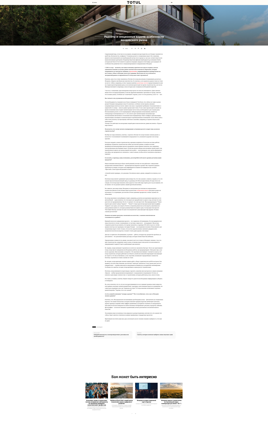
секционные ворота (143, 190)
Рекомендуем (119, 31)
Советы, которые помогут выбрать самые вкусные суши (155, 334)
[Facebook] (132, 48)
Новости (121, 398)
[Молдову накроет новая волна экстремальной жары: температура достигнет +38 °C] (171, 391)
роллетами (133, 71)
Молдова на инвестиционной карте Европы (146, 401)
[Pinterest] (138, 48)
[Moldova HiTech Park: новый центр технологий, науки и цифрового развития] (121, 391)
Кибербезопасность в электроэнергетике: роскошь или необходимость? (111, 335)
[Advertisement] (134, 354)
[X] (135, 48)
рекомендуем (99, 327)
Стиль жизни (171, 398)
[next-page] (135, 413)
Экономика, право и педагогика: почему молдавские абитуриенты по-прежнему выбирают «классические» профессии (97, 403)
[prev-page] (132, 413)
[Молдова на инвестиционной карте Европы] (146, 391)
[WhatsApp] (141, 48)
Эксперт (134, 33)
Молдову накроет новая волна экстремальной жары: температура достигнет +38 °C (171, 402)
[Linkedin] (144, 48)
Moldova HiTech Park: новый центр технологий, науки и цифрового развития (121, 402)
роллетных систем (142, 83)
